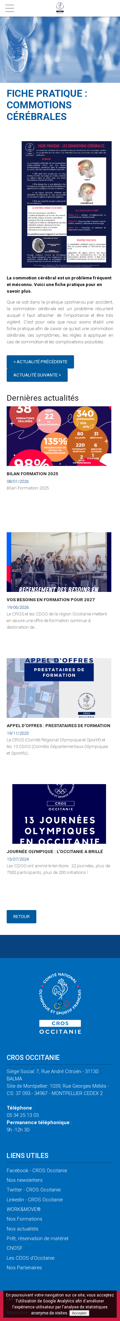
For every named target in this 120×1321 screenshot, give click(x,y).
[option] (66, 205)
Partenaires (24, 1268)
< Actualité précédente (40, 361)
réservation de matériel (37, 1238)
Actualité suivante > (37, 375)
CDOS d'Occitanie (30, 1258)
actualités (22, 1229)
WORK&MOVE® (24, 1209)
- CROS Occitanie (37, 1171)
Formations (24, 1219)
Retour (21, 916)
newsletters (25, 1180)
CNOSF (15, 1248)
